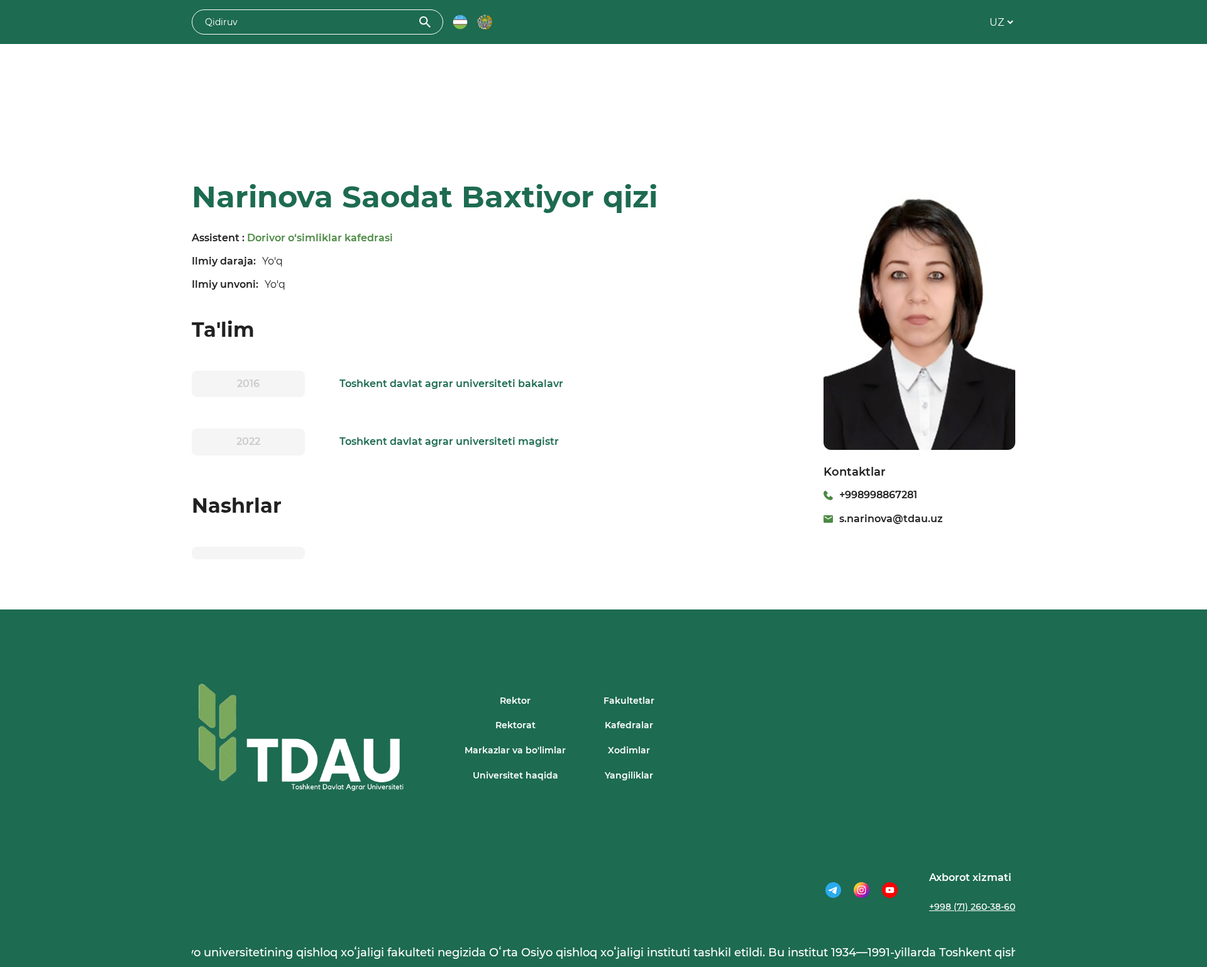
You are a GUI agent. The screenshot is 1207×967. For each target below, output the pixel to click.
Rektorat (515, 725)
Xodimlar (629, 750)
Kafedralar (629, 725)
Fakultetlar (629, 700)
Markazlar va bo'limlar (515, 750)
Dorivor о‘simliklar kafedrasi (320, 238)
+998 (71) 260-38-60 (972, 906)
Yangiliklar (629, 775)
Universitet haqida (515, 775)
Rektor (515, 700)
